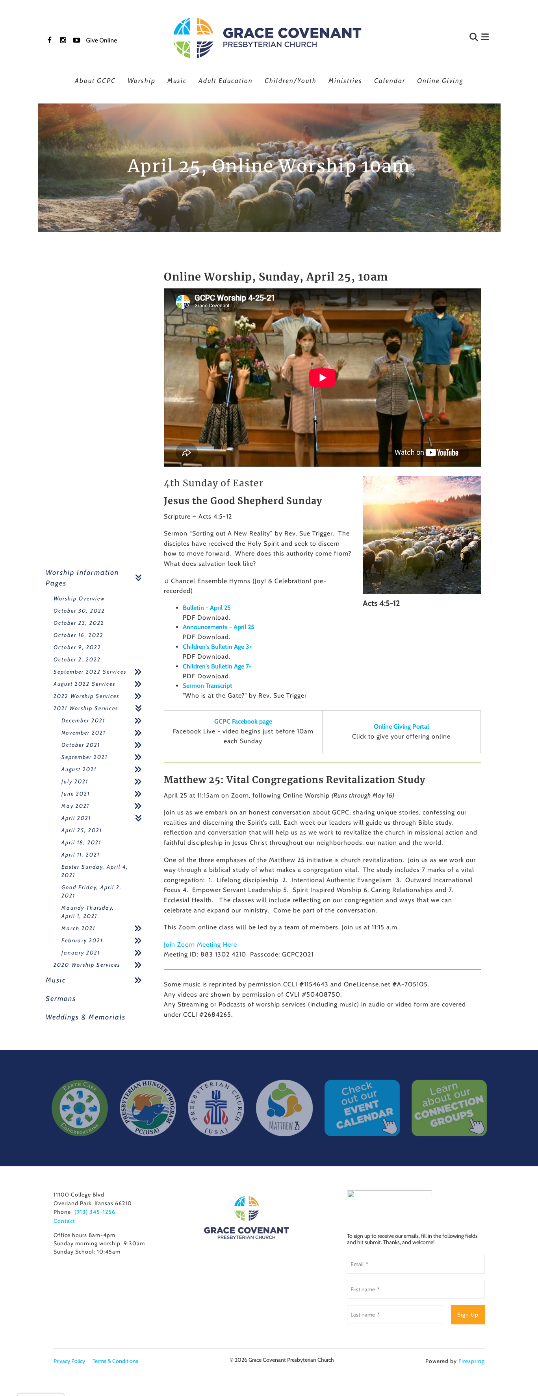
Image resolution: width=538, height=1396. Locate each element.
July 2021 (74, 781)
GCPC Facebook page (243, 721)
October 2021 (80, 744)
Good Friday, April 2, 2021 (91, 891)
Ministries (345, 81)
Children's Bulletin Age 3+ (217, 646)
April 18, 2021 (81, 842)
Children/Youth (291, 81)
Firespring (471, 1361)
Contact (64, 1220)
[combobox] (436, 38)
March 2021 (78, 928)
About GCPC (95, 81)
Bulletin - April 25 (207, 607)
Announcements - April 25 (218, 627)
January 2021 (80, 952)
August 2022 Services (84, 683)
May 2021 (75, 805)
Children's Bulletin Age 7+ (217, 666)
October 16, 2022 (79, 635)
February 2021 (82, 940)
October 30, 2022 (79, 610)
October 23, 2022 (79, 622)
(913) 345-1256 (94, 1211)
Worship (142, 81)
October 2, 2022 (77, 659)
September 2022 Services (90, 671)
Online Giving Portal (401, 726)
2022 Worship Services (86, 696)
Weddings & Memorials (86, 1017)
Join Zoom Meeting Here (200, 944)
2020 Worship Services (87, 964)
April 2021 (76, 818)
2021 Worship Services (86, 708)
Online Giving (440, 81)
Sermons (61, 998)
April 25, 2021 (81, 830)
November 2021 (83, 732)
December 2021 (83, 720)
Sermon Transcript (207, 685)
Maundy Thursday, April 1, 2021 (87, 912)
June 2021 (75, 793)
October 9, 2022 (77, 647)
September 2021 (84, 757)
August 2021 (78, 769)
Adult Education (226, 81)
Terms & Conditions (115, 1361)
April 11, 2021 (80, 854)
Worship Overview (79, 598)
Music (177, 81)
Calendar (389, 81)
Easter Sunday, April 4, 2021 (94, 871)
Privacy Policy (69, 1361)
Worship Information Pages (82, 577)
